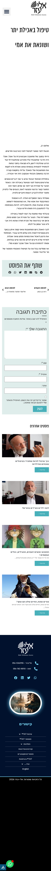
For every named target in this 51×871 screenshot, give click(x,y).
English (25, 769)
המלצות (27, 744)
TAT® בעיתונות (25, 759)
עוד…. (27, 764)
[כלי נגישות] (3, 867)
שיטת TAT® (27, 734)
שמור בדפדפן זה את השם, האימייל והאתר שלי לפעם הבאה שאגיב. (26, 401)
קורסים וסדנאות (25, 749)
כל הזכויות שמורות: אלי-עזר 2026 (25, 779)
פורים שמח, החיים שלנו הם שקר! (32, 602)
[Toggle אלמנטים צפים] (10, 864)
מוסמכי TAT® (25, 739)
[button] (7, 12)
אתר (44, 386)
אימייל (43, 374)
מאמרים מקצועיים (25, 754)
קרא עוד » (42, 470)
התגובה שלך (36, 329)
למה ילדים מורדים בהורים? (35, 508)
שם (44, 363)
